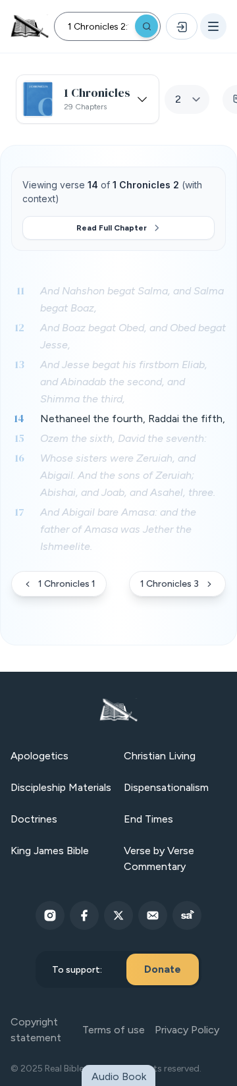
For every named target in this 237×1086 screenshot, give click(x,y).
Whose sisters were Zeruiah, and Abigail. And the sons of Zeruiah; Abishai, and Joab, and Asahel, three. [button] (127, 475)
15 (19, 438)
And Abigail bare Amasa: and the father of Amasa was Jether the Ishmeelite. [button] (118, 529)
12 (19, 327)
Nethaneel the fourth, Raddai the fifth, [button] (132, 418)
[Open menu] (213, 26)
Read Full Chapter (111, 227)
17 (19, 511)
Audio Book (119, 1076)
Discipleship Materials (61, 787)
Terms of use (113, 1029)
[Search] (146, 26)
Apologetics (39, 755)
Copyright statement (36, 1030)
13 (19, 364)
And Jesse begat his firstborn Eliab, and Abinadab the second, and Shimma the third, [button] (123, 381)
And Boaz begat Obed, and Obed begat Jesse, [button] (133, 336)
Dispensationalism (166, 787)
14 (19, 418)
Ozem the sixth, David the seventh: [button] (123, 438)
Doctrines (34, 819)
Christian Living (160, 755)
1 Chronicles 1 (66, 583)
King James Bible (50, 850)
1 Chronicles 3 (169, 583)
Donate (162, 969)
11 (20, 290)
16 (19, 457)
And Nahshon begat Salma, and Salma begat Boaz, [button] (132, 299)
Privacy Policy (187, 1029)
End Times (148, 819)
